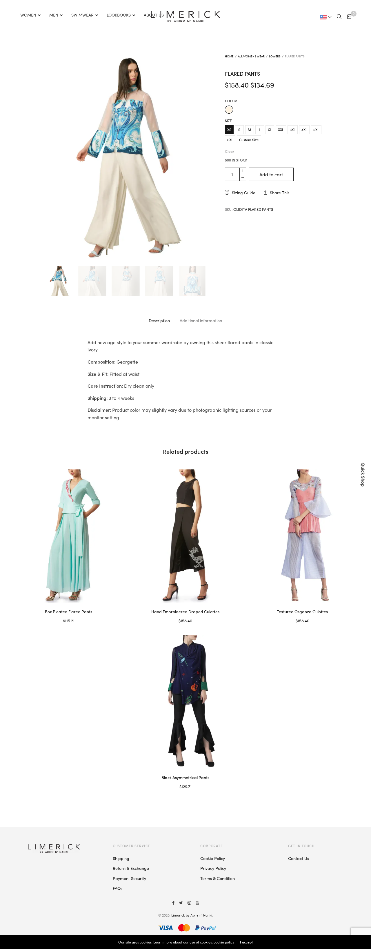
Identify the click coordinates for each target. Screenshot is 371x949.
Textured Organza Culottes (302, 611)
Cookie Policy (212, 858)
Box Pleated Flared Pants (68, 611)
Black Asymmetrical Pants (185, 777)
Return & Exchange (131, 868)
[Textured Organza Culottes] (302, 536)
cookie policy (224, 941)
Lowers (275, 56)
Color (231, 101)
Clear (229, 151)
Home (229, 56)
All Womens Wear (251, 56)
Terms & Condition (217, 878)
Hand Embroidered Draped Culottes (185, 611)
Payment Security (129, 878)
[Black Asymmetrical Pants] (185, 702)
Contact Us (298, 858)
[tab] (159, 320)
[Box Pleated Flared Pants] (68, 536)
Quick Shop (363, 474)
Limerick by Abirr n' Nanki (191, 914)
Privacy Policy (213, 868)
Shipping (121, 858)
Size (228, 120)
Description (159, 320)
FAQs (117, 888)
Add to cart (271, 174)
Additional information (201, 320)
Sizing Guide (243, 192)
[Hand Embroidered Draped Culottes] (185, 536)
